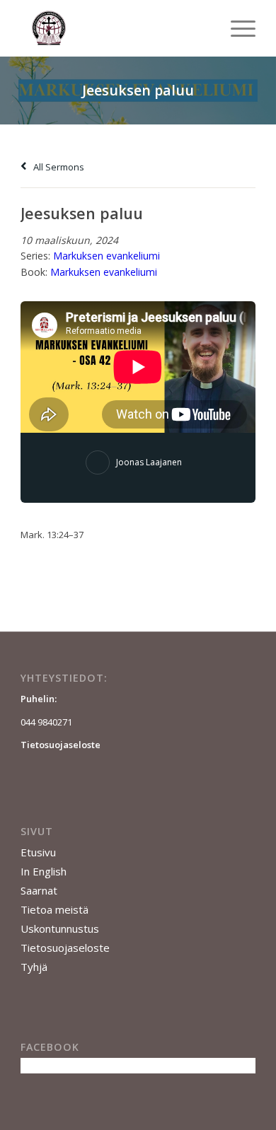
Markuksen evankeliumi (106, 255)
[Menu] (236, 28)
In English (44, 871)
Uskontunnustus (60, 928)
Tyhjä (34, 967)
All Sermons (57, 167)
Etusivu (38, 852)
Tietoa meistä (54, 909)
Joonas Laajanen (149, 462)
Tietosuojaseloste (65, 947)
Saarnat (39, 890)
